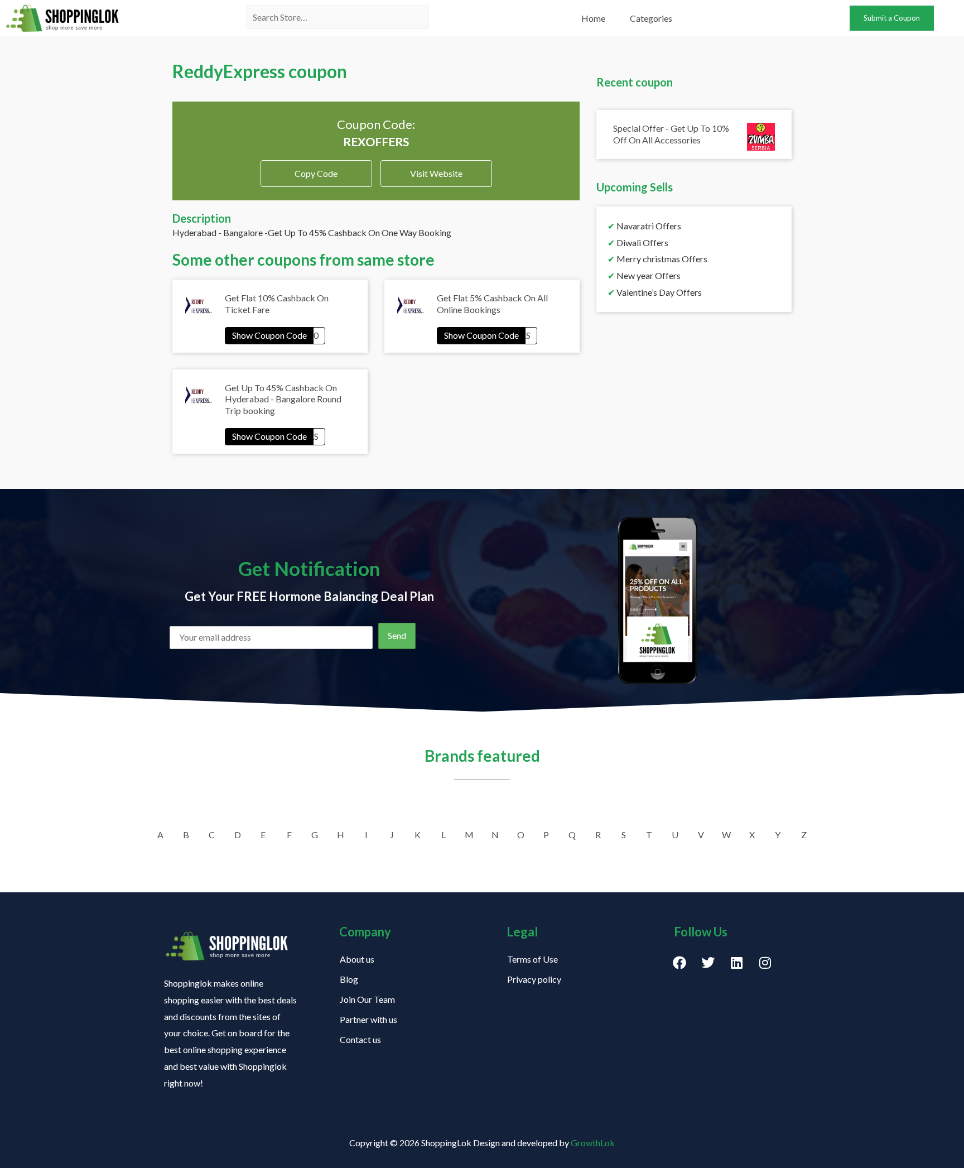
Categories (651, 18)
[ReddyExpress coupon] (275, 335)
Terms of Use (532, 959)
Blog (349, 979)
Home (593, 18)
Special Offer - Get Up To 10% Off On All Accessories (671, 134)
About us (357, 959)
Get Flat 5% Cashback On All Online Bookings (492, 303)
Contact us (360, 1039)
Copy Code (316, 169)
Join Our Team (367, 999)
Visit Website (436, 173)
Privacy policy (534, 979)
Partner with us (368, 1019)
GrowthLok (593, 1142)
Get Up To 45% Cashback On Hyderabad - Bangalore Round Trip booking (283, 399)
